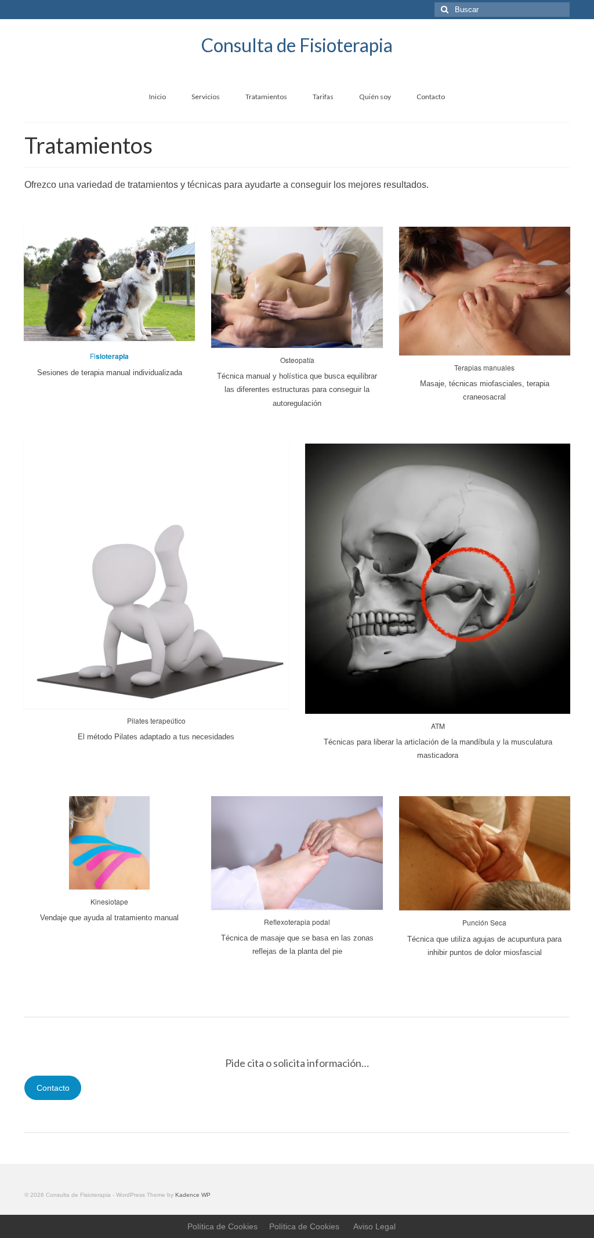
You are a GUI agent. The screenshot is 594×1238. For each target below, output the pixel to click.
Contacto (53, 1087)
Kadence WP (193, 1195)
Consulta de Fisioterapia (297, 45)
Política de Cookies (222, 1226)
